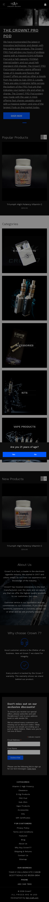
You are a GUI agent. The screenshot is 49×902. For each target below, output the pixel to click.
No (35, 454)
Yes (13, 454)
